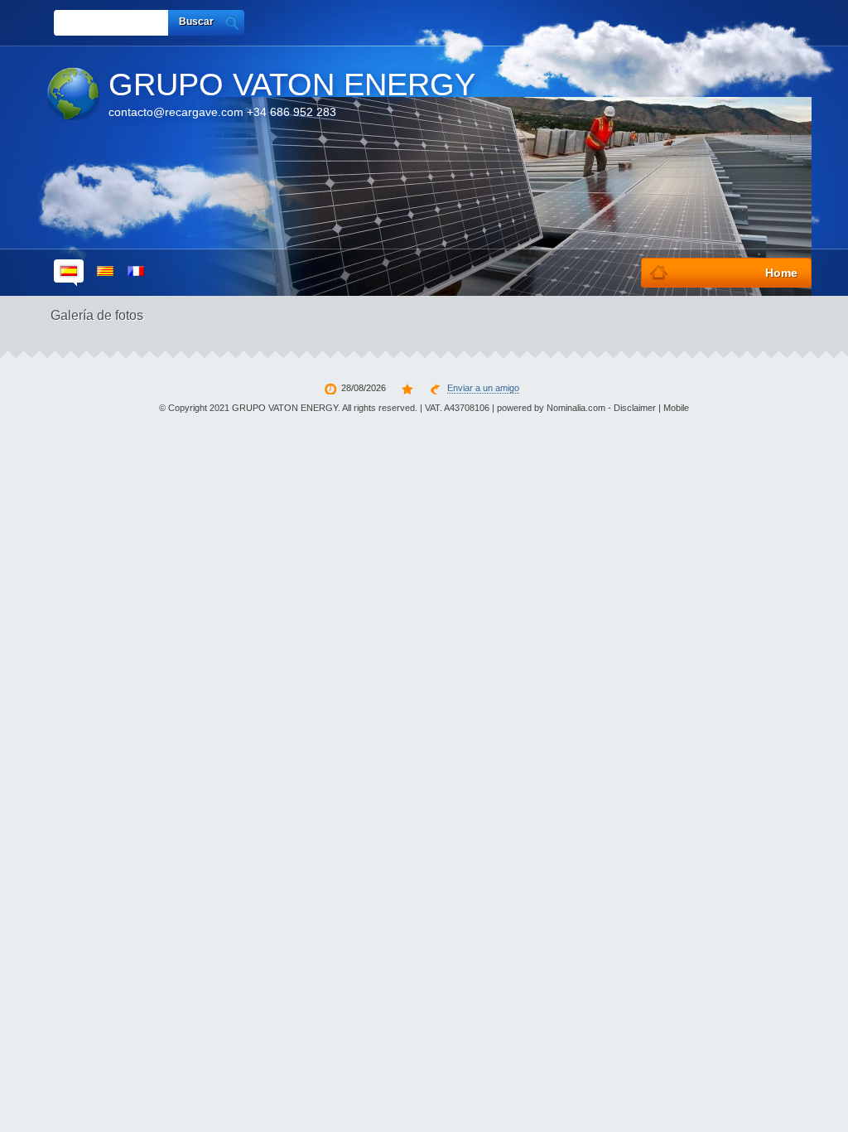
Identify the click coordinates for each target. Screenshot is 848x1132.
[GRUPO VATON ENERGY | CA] (105, 272)
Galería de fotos (97, 315)
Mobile (676, 408)
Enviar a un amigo (483, 388)
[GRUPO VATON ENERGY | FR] (136, 272)
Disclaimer (635, 408)
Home (781, 272)
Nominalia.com (576, 408)
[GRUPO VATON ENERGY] (73, 93)
